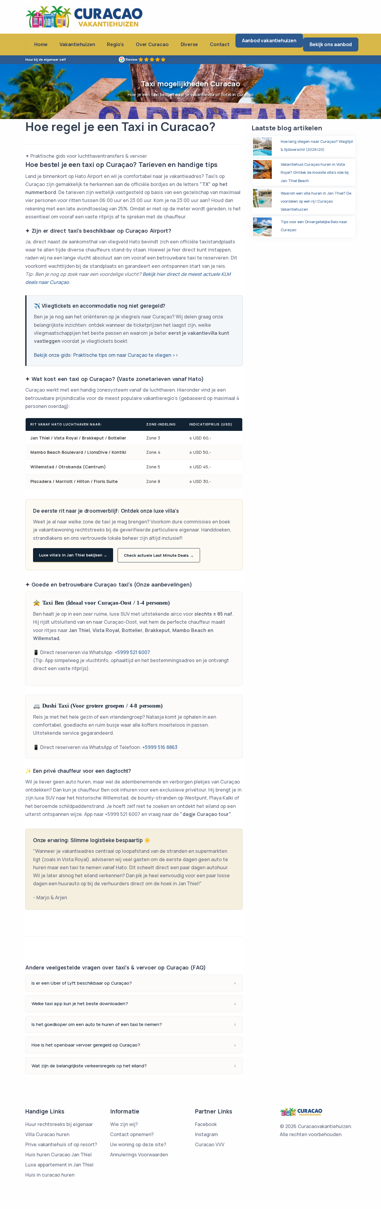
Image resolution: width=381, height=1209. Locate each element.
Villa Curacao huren (47, 1134)
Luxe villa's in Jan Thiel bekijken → (73, 555)
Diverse (189, 44)
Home (41, 44)
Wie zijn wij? (124, 1124)
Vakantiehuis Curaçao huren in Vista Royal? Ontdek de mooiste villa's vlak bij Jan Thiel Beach (315, 172)
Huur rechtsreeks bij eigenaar (59, 1124)
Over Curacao (152, 44)
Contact (219, 44)
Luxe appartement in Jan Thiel (59, 1164)
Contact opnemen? (132, 1134)
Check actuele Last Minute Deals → (159, 555)
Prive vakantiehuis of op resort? (61, 1144)
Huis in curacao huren (49, 1175)
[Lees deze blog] (262, 146)
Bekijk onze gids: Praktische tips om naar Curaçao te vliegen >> (106, 355)
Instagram (206, 1134)
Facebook (206, 1124)
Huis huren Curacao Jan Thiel (58, 1154)
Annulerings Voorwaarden (139, 1154)
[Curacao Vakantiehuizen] (84, 16)
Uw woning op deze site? (138, 1144)
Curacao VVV (209, 1144)
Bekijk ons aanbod (331, 44)
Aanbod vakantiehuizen (269, 40)
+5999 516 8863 (159, 747)
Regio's (115, 44)
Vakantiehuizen (77, 44)
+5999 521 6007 (132, 652)
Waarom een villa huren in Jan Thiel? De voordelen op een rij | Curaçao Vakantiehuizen (316, 201)
